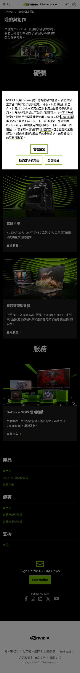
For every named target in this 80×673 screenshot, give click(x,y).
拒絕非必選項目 (29, 160)
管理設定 (39, 149)
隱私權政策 (16, 137)
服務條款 (46, 129)
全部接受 (53, 160)
